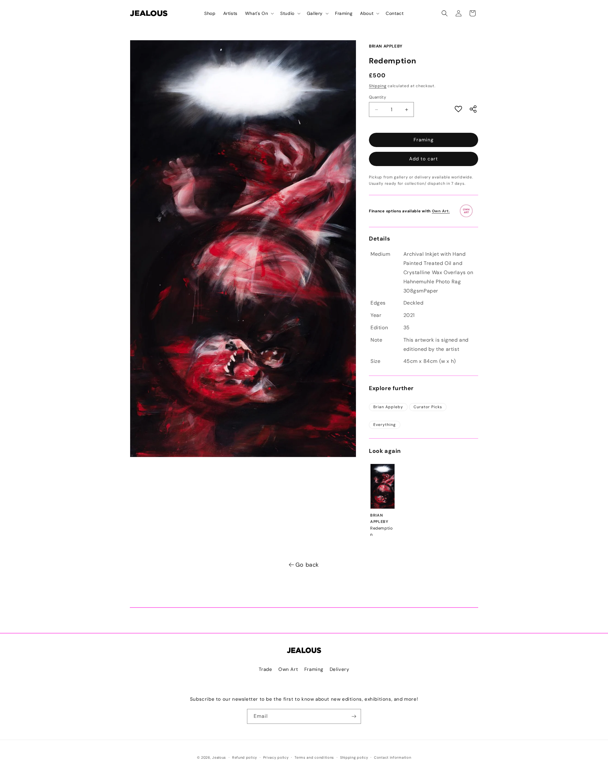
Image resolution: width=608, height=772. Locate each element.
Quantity (377, 97)
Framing (424, 140)
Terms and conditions (314, 757)
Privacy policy (276, 757)
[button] (258, 13)
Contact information (392, 757)
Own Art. (441, 211)
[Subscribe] (354, 716)
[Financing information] (468, 211)
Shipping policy (354, 757)
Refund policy (244, 757)
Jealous (219, 757)
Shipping (378, 85)
